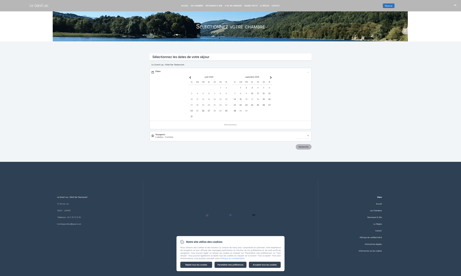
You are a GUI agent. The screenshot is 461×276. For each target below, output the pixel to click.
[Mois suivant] (270, 77)
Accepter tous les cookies (265, 265)
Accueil (184, 5)
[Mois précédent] (190, 77)
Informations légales (373, 244)
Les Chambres (197, 5)
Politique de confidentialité (371, 237)
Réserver (389, 5)
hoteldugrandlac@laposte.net (69, 224)
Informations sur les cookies (370, 250)
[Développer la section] (308, 135)
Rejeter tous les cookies (196, 265)
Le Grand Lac (39, 6)
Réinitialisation (230, 125)
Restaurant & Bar (214, 5)
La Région (264, 5)
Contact (276, 5)
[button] (220, 88)
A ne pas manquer (233, 5)
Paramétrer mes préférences (230, 265)
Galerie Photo (251, 5)
